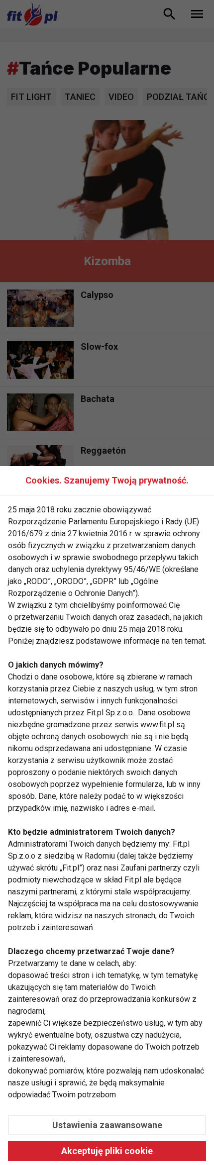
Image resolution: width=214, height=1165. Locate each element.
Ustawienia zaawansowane (107, 1125)
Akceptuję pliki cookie (107, 1151)
